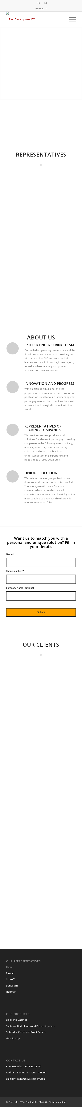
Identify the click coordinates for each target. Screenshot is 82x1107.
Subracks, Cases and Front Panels (26, 1032)
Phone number (15, 571)
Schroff (10, 979)
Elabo (9, 967)
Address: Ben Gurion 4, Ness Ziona (26, 1072)
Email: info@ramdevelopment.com (26, 1078)
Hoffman (11, 991)
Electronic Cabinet (16, 1019)
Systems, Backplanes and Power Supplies (30, 1026)
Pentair (10, 973)
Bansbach (12, 985)
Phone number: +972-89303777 (23, 1066)
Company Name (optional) (20, 588)
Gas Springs (13, 1038)
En (45, 2)
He (38, 2)
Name (10, 554)
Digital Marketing (57, 1102)
